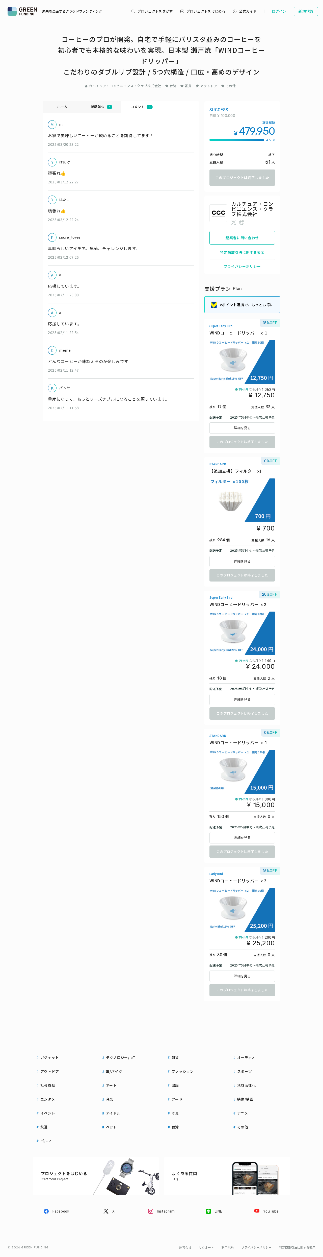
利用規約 (228, 1247)
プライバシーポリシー (242, 266)
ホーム (62, 106)
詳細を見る (242, 428)
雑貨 (188, 85)
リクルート (206, 1247)
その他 (231, 85)
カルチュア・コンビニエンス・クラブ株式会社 (125, 85)
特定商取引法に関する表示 (242, 252)
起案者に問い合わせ (242, 237)
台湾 (173, 85)
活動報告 (100, 106)
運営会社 (185, 1247)
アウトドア (208, 85)
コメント (141, 106)
